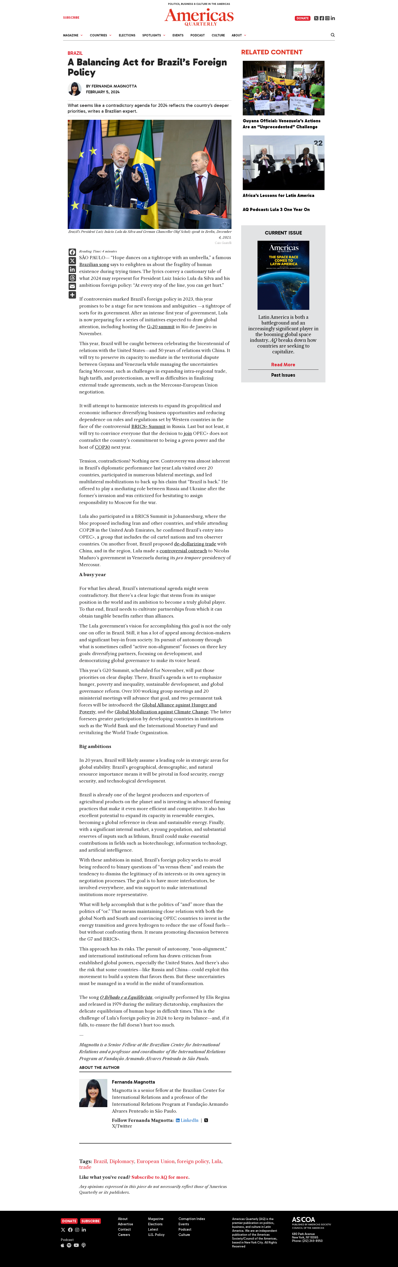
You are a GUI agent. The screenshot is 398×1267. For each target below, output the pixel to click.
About (123, 1219)
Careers (124, 1235)
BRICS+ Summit (148, 426)
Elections (127, 35)
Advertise (125, 1224)
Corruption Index (192, 1219)
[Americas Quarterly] (199, 17)
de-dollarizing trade (195, 544)
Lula (216, 1161)
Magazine (156, 1219)
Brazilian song (94, 264)
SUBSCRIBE (71, 17)
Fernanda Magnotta (114, 86)
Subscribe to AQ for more (160, 1177)
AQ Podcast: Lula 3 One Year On (276, 209)
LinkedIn (189, 1120)
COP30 (102, 447)
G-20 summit (161, 326)
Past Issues (283, 375)
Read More (283, 364)
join (187, 433)
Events (178, 35)
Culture (218, 35)
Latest (153, 1229)
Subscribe (91, 1221)
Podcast (197, 35)
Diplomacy (121, 1161)
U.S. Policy (156, 1235)
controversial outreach (183, 551)
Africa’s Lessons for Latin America (278, 195)
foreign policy (193, 1161)
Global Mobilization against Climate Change (161, 712)
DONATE (303, 18)
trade (85, 1167)
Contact (124, 1229)
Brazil (75, 53)
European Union (156, 1161)
